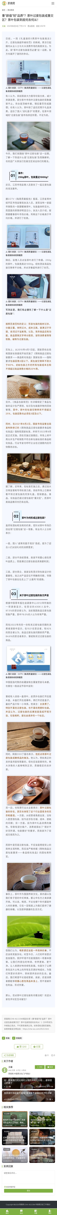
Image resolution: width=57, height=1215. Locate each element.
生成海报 (10, 1055)
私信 (51, 1067)
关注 (40, 1067)
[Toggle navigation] (53, 3)
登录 (5, 1187)
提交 (28, 1191)
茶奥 (8, 1038)
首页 (3, 10)
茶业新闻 (31, 26)
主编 (3, 26)
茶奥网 (19, 1038)
